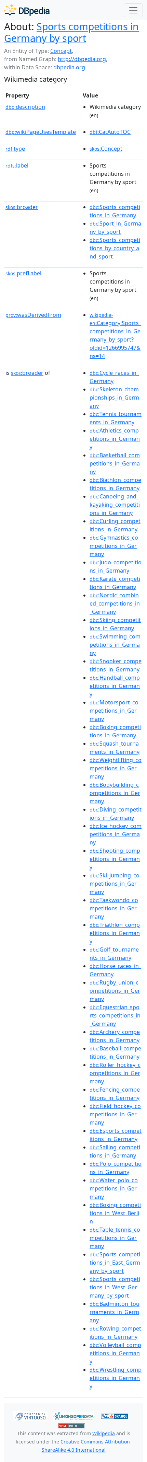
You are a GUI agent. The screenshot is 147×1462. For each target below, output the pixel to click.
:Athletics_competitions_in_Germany (115, 439)
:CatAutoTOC (110, 132)
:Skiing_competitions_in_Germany (115, 624)
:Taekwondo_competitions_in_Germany (114, 908)
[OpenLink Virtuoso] (30, 1415)
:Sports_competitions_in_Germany (115, 211)
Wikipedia (103, 1433)
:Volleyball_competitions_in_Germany (115, 1353)
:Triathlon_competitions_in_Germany (115, 933)
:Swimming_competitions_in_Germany (115, 645)
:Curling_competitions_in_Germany (115, 525)
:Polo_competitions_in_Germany (116, 1168)
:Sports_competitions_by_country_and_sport (115, 248)
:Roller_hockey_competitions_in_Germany (115, 1073)
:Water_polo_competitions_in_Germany (114, 1188)
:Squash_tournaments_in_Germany (114, 748)
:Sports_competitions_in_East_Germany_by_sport (115, 1263)
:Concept (106, 148)
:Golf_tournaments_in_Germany (114, 954)
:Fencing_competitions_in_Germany (115, 1094)
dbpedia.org (69, 67)
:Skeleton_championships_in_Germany (114, 397)
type (15, 148)
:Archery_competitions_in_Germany (115, 1036)
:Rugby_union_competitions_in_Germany (115, 991)
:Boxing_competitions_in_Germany (115, 731)
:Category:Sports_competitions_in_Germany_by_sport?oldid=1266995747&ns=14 (115, 336)
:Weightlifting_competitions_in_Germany (116, 768)
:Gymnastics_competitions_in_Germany (114, 546)
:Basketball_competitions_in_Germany (115, 463)
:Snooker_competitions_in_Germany (116, 665)
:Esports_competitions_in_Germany (116, 1135)
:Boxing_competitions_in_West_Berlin (115, 1213)
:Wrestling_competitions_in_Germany (116, 1378)
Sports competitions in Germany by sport (71, 32)
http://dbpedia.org (82, 59)
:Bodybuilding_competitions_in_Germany (115, 793)
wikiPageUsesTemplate (40, 132)
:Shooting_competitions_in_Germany (115, 859)
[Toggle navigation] (133, 10)
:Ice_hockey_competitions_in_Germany (116, 834)
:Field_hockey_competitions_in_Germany (115, 1114)
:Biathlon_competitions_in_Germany (115, 484)
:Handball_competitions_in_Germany (115, 686)
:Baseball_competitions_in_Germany (115, 1052)
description (25, 107)
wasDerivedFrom (33, 315)
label (16, 165)
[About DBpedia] (27, 10)
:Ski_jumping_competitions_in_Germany (114, 884)
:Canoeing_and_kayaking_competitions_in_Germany (115, 505)
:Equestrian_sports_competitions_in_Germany (115, 1015)
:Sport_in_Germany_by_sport (115, 227)
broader (21, 207)
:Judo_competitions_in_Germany (116, 566)
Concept (61, 51)
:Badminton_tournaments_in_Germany (114, 1312)
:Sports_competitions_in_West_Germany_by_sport (115, 1287)
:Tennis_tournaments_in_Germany (116, 418)
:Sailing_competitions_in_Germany (115, 1151)
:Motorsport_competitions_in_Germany (114, 711)
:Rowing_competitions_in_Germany (115, 1332)
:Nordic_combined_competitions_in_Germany (115, 603)
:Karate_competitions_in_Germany (115, 583)
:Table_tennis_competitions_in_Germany (115, 1238)
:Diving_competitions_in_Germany (116, 813)
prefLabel (23, 273)
